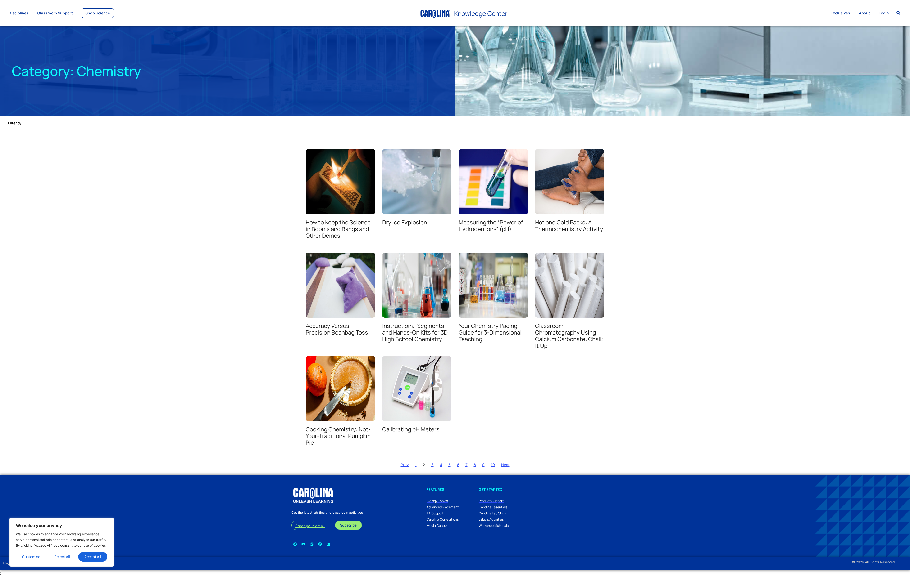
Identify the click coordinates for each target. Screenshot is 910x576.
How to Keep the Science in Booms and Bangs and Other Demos (338, 228)
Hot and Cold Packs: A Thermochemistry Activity (569, 225)
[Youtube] (303, 544)
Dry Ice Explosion (404, 222)
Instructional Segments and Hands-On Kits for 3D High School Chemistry (415, 332)
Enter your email (310, 525)
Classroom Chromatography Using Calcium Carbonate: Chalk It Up (569, 335)
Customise (31, 556)
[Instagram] (311, 544)
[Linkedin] (328, 544)
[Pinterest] (319, 544)
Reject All (62, 556)
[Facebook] (295, 544)
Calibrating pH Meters (411, 429)
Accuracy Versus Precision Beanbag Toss (337, 329)
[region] (61, 542)
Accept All (92, 556)
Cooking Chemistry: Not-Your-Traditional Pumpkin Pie (338, 435)
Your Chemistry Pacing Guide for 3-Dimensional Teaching (490, 332)
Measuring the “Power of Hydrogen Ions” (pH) (491, 225)
